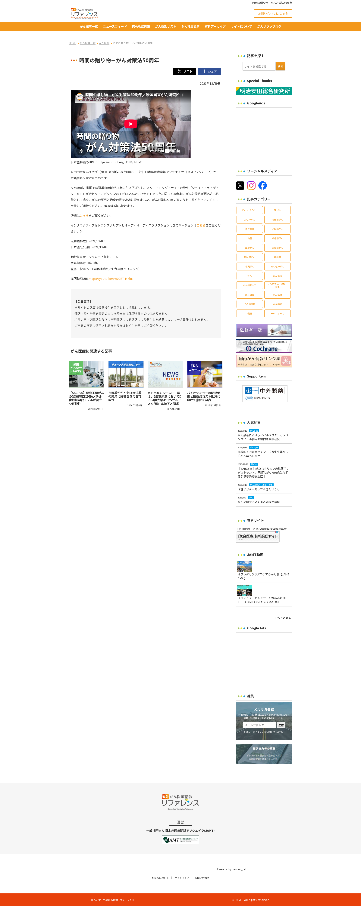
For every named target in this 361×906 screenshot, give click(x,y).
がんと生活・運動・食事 (277, 285)
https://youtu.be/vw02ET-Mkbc (111, 278)
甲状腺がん (249, 257)
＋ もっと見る (282, 618)
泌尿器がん (277, 228)
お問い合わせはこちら (273, 13)
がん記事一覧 (89, 26)
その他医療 (249, 304)
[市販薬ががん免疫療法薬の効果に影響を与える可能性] (126, 374)
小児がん (249, 266)
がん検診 (277, 304)
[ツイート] (184, 71)
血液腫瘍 (249, 228)
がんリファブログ (269, 26)
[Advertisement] (267, 135)
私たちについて (160, 878)
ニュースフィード (115, 26)
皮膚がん (249, 247)
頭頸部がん (277, 247)
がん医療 (277, 294)
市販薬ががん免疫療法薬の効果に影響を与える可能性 (124, 396)
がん (249, 275)
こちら (84, 215)
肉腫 (249, 238)
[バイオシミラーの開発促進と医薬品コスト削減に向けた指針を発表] (205, 374)
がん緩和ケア (249, 285)
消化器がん (277, 219)
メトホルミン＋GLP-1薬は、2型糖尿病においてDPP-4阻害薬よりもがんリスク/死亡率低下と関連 (164, 398)
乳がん (277, 210)
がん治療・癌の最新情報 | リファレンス (112, 900)
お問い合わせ (202, 878)
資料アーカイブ (215, 26)
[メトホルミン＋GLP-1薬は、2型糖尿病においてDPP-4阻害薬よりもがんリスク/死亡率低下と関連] (165, 374)
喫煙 (249, 313)
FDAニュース (277, 313)
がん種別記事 (190, 26)
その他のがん (277, 266)
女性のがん (249, 219)
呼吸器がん (277, 238)
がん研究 (249, 294)
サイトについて (241, 26)
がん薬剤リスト (165, 26)
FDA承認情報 (141, 26)
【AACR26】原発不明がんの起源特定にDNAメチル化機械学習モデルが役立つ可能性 (86, 398)
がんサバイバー (250, 210)
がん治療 (277, 275)
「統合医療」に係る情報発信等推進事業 (261, 529)
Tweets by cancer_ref (231, 869)
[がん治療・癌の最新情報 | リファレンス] (84, 13)
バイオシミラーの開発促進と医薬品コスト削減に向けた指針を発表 (203, 396)
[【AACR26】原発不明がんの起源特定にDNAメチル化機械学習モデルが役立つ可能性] (87, 374)
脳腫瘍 (277, 257)
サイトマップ (181, 878)
